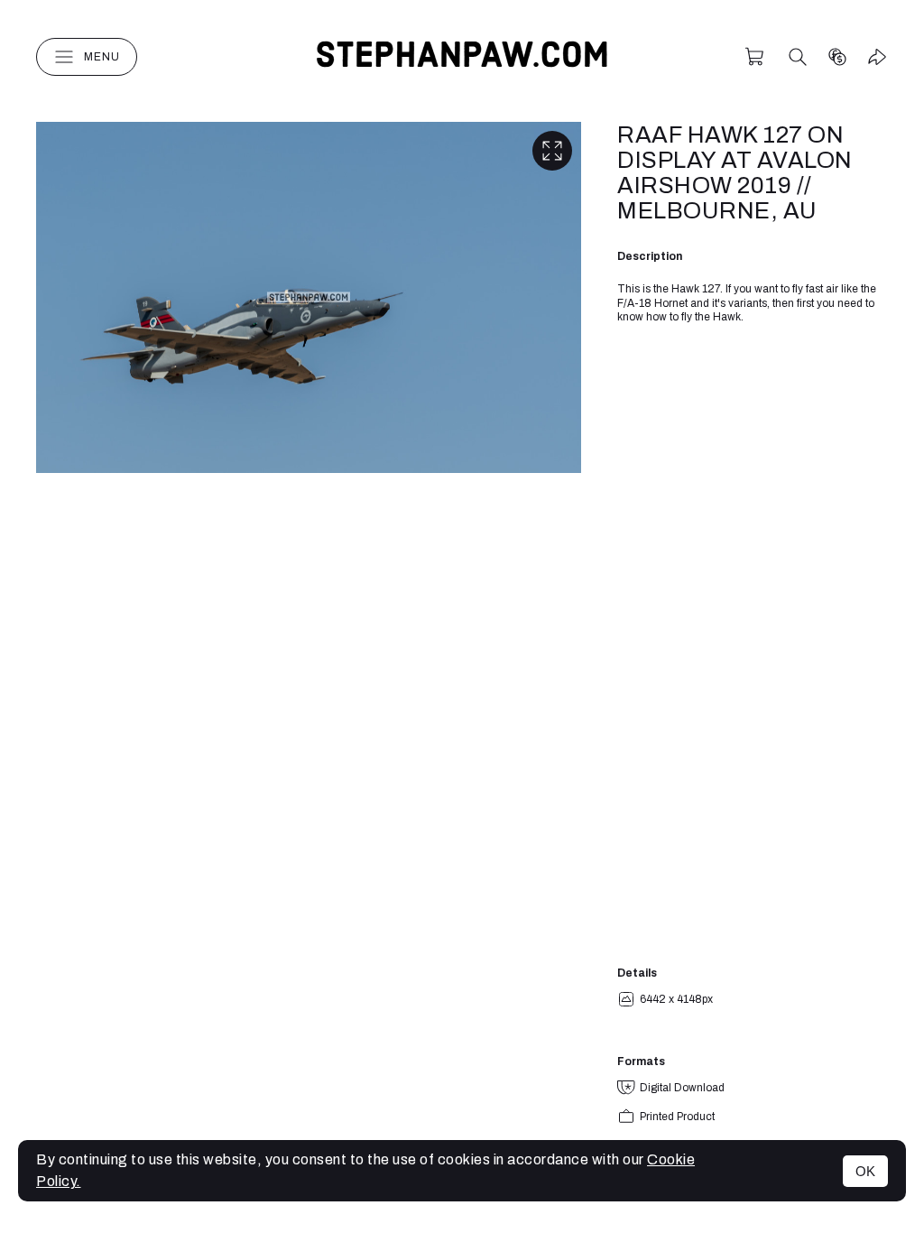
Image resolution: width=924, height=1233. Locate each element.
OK (865, 1171)
